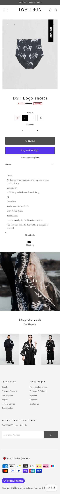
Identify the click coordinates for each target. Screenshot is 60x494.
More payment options (30, 157)
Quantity (30, 124)
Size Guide (30, 235)
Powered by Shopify (42, 487)
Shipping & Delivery (38, 391)
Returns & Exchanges (38, 386)
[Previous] (7, 24)
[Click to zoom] (53, 24)
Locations (33, 399)
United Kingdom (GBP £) (17, 458)
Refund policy (7, 408)
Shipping (30, 244)
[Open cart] (55, 9)
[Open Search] (50, 10)
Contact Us (34, 403)
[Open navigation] (8, 10)
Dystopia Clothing (25, 487)
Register (5, 399)
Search (4, 386)
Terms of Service (8, 403)
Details (8, 164)
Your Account (7, 395)
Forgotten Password (9, 391)
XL (41, 118)
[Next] (14, 24)
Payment (33, 395)
